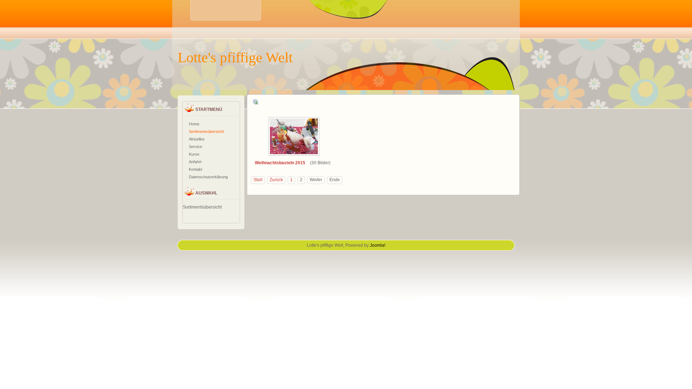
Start (257, 179)
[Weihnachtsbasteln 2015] (295, 153)
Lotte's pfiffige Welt (235, 57)
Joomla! (377, 245)
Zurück (276, 179)
